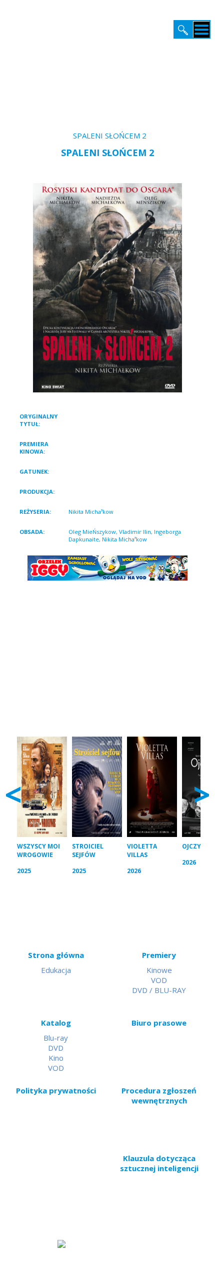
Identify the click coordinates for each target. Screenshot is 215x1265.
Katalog (56, 1023)
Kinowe (159, 970)
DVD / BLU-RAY (159, 990)
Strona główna (56, 955)
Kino (56, 1058)
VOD (159, 980)
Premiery (159, 955)
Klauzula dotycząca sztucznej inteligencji (159, 1163)
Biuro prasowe (159, 1023)
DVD (56, 1048)
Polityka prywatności (56, 1090)
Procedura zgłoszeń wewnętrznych (159, 1095)
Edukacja (56, 970)
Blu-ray (56, 1038)
